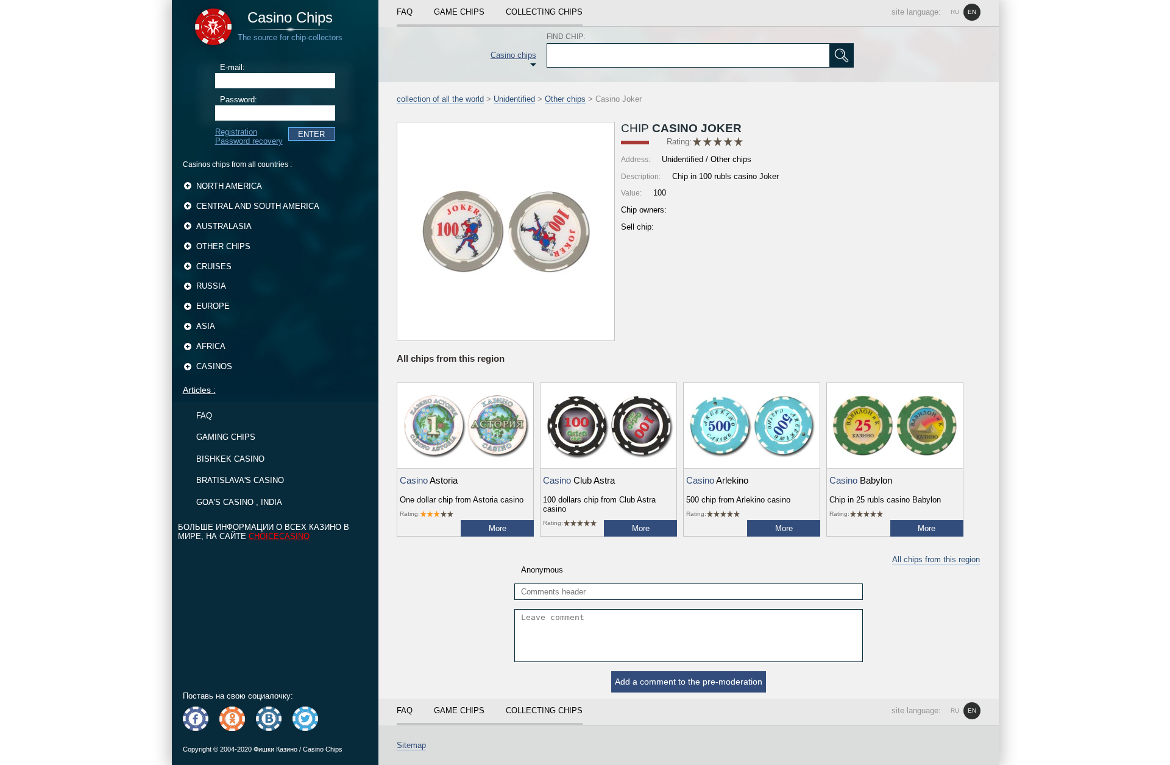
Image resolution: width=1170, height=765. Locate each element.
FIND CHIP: (566, 36)
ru (955, 12)
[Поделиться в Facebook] (195, 719)
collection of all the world (440, 99)
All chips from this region (936, 559)
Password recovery (249, 141)
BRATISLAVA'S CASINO (240, 480)
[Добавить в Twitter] (305, 719)
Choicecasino (279, 536)
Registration (236, 131)
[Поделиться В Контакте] (269, 719)
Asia (205, 326)
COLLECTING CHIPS (544, 11)
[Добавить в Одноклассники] (232, 719)
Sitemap (411, 745)
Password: (238, 99)
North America (229, 186)
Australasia (224, 226)
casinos (214, 366)
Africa (210, 346)
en (972, 12)
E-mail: (232, 67)
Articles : (199, 390)
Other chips (223, 246)
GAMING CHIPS (225, 437)
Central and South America (257, 206)
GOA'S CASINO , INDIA (239, 502)
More (497, 528)
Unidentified (514, 99)
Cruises (214, 266)
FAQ (204, 415)
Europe (213, 306)
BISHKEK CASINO (230, 459)
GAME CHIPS (459, 11)
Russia (211, 286)
